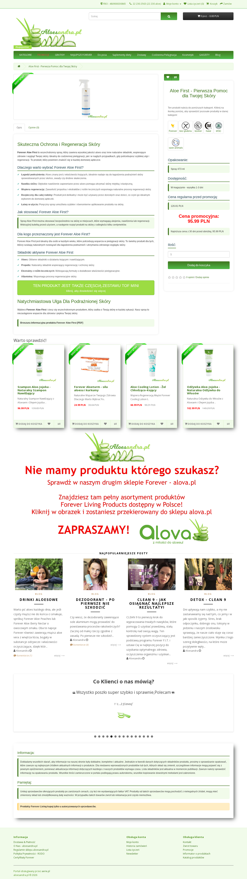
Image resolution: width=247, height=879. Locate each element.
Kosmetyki (188, 54)
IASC (218, 131)
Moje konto (132, 842)
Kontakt (187, 842)
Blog (217, 54)
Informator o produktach (196, 853)
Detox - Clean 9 (208, 599)
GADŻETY (204, 54)
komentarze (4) (81, 644)
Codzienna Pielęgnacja (164, 54)
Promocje (188, 849)
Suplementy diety (122, 54)
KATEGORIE (25, 54)
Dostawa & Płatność (24, 842)
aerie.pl (46, 871)
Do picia (102, 54)
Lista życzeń (132, 849)
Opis (19, 127)
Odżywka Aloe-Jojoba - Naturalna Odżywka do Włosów (203, 390)
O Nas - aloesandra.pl (25, 846)
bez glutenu (185, 131)
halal (208, 131)
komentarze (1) (24, 655)
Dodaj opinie (202, 277)
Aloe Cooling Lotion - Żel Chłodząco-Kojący (148, 388)
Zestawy (141, 54)
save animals (176, 147)
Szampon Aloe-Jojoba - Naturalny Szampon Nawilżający (34, 390)
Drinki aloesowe (38, 599)
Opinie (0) (33, 127)
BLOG (39, 593)
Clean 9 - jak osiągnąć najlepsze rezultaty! (151, 603)
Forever (173, 131)
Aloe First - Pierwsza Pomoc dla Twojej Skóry (53, 66)
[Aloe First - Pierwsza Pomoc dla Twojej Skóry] (86, 97)
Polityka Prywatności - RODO (29, 853)
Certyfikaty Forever (24, 857)
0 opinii (190, 277)
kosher (198, 131)
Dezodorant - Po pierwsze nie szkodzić (95, 603)
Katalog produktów (193, 857)
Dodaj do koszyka (198, 265)
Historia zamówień (136, 846)
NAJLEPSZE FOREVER (81, 54)
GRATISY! (60, 54)
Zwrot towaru (190, 846)
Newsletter (132, 853)
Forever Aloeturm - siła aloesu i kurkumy (91, 388)
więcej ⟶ (59, 655)
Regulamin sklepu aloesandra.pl (31, 849)
